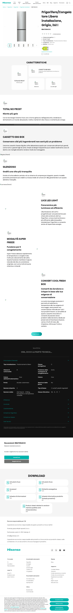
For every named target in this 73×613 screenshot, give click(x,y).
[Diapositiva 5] (28, 45)
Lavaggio (28, 564)
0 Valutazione (57, 34)
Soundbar (9, 564)
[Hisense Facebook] (52, 550)
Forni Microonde (30, 579)
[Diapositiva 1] (9, 45)
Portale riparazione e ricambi (58, 573)
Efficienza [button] (7, 400)
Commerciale (29, 591)
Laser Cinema (10, 577)
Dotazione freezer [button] (9, 417)
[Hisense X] (56, 550)
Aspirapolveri (29, 582)
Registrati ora (16, 461)
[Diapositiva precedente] (5, 26)
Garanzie (53, 571)
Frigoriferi (9, 7)
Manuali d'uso (54, 582)
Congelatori (29, 571)
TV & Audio (14, 3)
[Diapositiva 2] (14, 45)
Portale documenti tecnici (57, 575)
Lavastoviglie (29, 567)
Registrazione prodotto (57, 577)
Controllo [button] (6, 404)
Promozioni (61, 2)
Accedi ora (16, 457)
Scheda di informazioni (47, 51)
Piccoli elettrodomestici (37, 3)
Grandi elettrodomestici (27, 3)
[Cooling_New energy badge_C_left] (45, 50)
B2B (47, 2)
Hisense (53, 559)
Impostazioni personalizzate (59, 608)
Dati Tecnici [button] (7, 421)
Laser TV (19, 3)
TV (7, 562)
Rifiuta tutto (59, 603)
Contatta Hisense (55, 569)
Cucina (28, 566)
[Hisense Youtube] (64, 550)
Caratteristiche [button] (8, 408)
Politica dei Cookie (15, 607)
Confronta (46, 54)
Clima (44, 2)
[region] (21, 26)
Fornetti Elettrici (30, 580)
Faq (52, 579)
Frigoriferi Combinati (25, 7)
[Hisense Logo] (7, 2)
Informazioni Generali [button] (10, 360)
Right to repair (54, 580)
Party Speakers (11, 566)
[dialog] (36, 604)
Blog (51, 2)
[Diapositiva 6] (33, 45)
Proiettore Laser (11, 575)
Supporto (55, 2)
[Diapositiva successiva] (38, 26)
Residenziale (29, 590)
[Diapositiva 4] (23, 45)
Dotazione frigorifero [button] (10, 413)
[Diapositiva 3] (19, 45)
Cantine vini (29, 569)
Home (4, 7)
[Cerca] (69, 3)
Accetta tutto (59, 600)
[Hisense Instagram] (60, 550)
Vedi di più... (36, 334)
